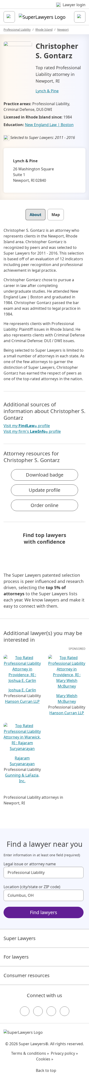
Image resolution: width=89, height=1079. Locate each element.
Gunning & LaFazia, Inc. (22, 778)
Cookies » (44, 1059)
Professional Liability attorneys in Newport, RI (33, 800)
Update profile (44, 490)
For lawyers (16, 957)
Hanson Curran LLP (22, 701)
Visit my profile (27, 426)
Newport (63, 30)
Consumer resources (27, 975)
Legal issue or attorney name (30, 864)
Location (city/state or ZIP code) (32, 886)
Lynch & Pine (47, 91)
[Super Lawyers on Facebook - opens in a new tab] (24, 1011)
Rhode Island (43, 30)
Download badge (44, 475)
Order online (44, 505)
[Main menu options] (9, 17)
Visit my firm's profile (32, 431)
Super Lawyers (20, 938)
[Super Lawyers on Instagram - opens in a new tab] (38, 1011)
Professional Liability (17, 30)
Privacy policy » (64, 1053)
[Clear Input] (78, 872)
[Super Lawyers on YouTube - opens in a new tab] (51, 1011)
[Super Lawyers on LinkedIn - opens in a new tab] (64, 1011)
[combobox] (44, 872)
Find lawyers (43, 912)
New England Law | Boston (49, 124)
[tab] (35, 214)
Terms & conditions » (30, 1053)
